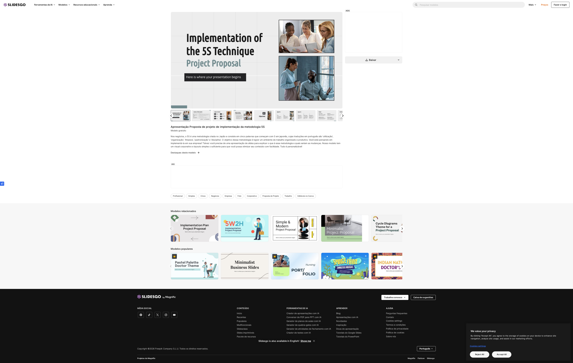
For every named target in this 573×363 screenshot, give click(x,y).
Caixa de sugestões (423, 297)
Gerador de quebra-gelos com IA (302, 325)
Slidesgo (431, 358)
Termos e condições (396, 325)
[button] (343, 116)
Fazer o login (560, 4)
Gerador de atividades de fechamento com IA (308, 329)
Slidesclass (242, 329)
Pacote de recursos (246, 336)
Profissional (178, 196)
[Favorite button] (330, 17)
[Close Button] (314, 341)
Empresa (228, 196)
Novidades (341, 321)
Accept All (501, 354)
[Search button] (416, 5)
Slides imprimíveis (245, 333)
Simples (191, 196)
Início (239, 313)
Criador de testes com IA (298, 333)
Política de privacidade (397, 329)
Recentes (241, 317)
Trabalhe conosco (393, 297)
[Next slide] (338, 60)
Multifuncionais (244, 325)
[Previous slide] (171, 228)
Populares (242, 321)
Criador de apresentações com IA (302, 313)
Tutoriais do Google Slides (348, 333)
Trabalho (288, 196)
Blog (338, 313)
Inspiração (341, 325)
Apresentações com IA (347, 317)
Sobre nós (391, 336)
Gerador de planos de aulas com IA (303, 321)
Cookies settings (394, 321)
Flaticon (421, 358)
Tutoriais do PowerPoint (347, 336)
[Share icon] (337, 17)
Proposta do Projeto (270, 196)
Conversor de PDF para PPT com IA (303, 317)
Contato (390, 317)
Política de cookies (395, 332)
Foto (239, 196)
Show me (306, 341)
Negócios (215, 196)
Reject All (479, 354)
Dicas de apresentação (347, 329)
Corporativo (252, 196)
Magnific (411, 358)
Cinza (203, 196)
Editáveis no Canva (306, 196)
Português (424, 348)
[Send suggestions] (2, 184)
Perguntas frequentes (396, 313)
